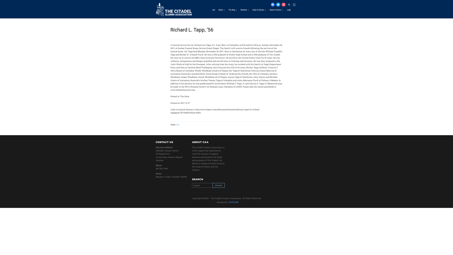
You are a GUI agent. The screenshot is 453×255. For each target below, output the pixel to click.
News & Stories (275, 10)
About (221, 10)
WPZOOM (233, 202)
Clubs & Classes (258, 10)
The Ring (232, 10)
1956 (177, 125)
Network (244, 10)
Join (213, 10)
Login (289, 10)
